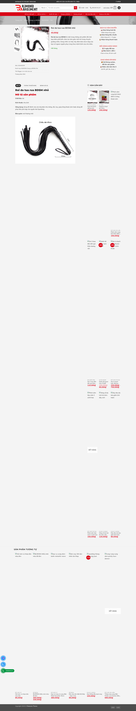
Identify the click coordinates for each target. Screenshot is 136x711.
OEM (24, 74)
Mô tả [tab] (18, 85)
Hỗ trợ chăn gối (29, 14)
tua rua (30, 71)
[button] (109, 7)
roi (23, 71)
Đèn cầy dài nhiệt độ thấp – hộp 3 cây (77, 695)
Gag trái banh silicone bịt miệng (91, 107)
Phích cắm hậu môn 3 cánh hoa (92, 534)
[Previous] (24, 44)
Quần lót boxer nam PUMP (103, 382)
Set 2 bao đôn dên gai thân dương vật (91, 382)
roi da (25, 71)
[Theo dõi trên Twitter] (118, 1)
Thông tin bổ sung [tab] (30, 85)
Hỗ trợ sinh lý (41, 14)
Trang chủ (18, 20)
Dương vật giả (78, 14)
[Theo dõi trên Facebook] (116, 1)
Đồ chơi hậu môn (91, 14)
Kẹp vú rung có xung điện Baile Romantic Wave (59, 695)
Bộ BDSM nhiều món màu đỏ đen (41, 695)
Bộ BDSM (45, 20)
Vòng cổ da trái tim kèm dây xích (103, 534)
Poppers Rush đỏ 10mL (103, 107)
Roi (52, 20)
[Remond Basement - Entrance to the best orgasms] (26, 7)
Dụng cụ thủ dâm (104, 14)
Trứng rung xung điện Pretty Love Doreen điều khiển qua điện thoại (112, 695)
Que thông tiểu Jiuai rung (94, 694)
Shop (26, 20)
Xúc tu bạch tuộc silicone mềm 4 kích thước (114, 382)
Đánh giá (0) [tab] (44, 85)
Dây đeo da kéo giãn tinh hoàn (116, 534)
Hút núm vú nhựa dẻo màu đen (21, 695)
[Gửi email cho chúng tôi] (119, 1)
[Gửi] (75, 7)
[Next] (46, 44)
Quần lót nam (53, 14)
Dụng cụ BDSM (65, 14)
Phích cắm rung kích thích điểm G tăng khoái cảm (115, 233)
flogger (20, 71)
